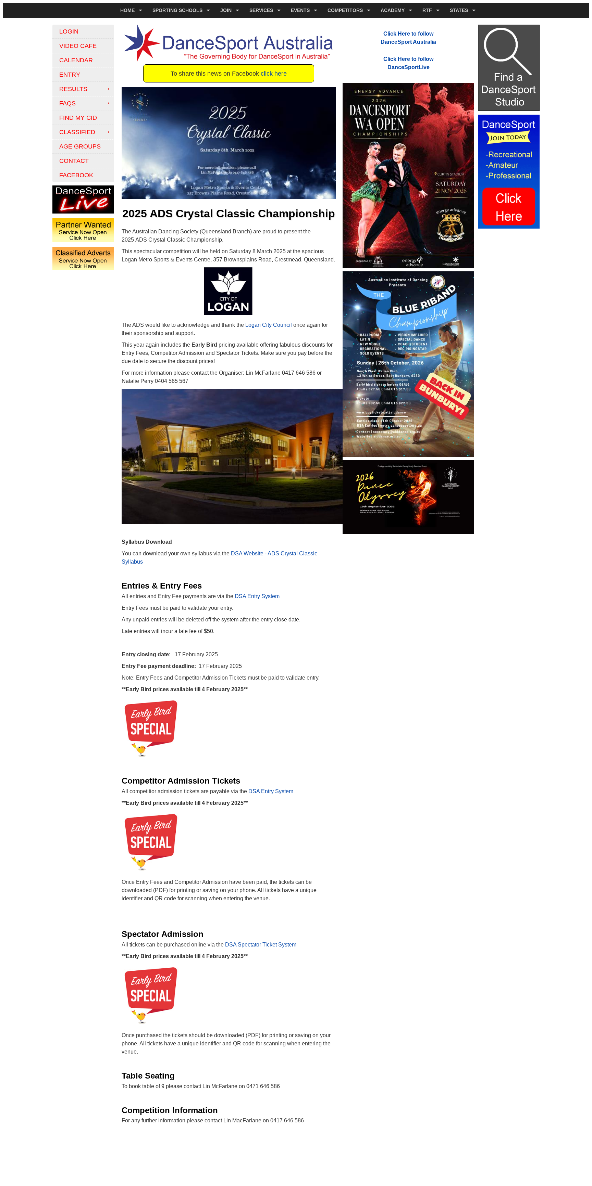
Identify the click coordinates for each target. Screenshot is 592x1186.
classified (77, 132)
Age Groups (80, 146)
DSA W (240, 553)
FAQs (67, 103)
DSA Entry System (257, 596)
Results (73, 89)
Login (68, 31)
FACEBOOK (76, 175)
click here (274, 73)
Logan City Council (268, 325)
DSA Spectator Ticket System (260, 944)
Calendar (76, 60)
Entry (69, 74)
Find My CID (78, 117)
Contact (74, 160)
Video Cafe (78, 45)
